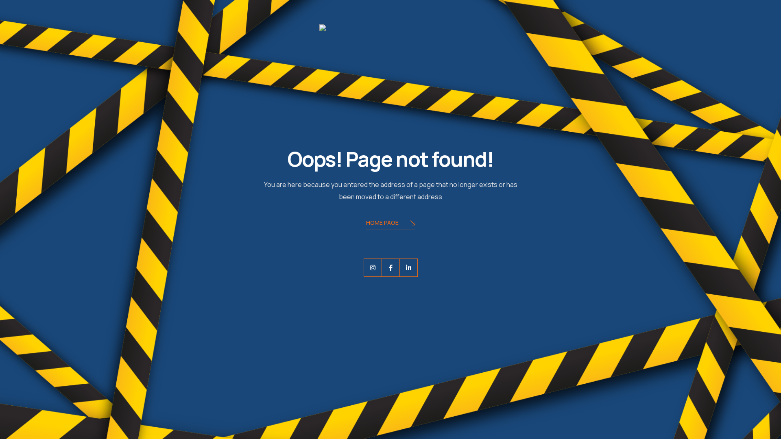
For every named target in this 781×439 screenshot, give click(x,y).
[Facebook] (390, 267)
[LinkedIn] (408, 267)
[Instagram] (373, 267)
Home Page (382, 222)
